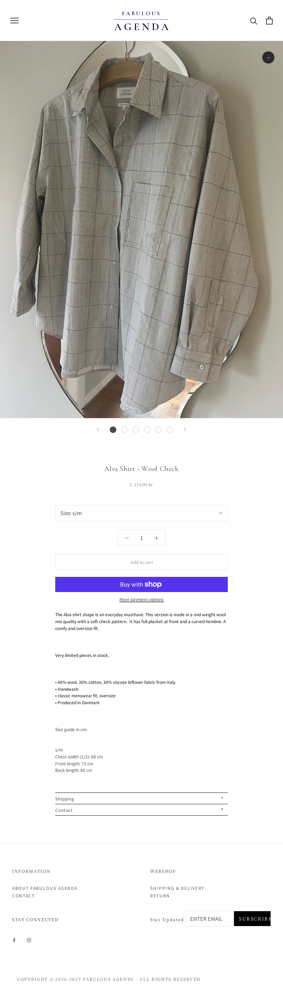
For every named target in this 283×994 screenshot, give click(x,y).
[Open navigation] (14, 20)
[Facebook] (14, 939)
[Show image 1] (113, 429)
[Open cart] (269, 20)
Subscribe (255, 918)
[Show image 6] (170, 429)
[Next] (185, 429)
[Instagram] (29, 939)
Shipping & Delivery (177, 888)
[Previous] (98, 429)
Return (160, 895)
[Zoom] (268, 57)
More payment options (141, 599)
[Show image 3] (136, 429)
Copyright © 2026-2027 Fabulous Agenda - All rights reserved (109, 979)
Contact (23, 895)
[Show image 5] (158, 429)
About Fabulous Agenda (44, 888)
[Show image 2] (124, 429)
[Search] (253, 20)
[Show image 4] (147, 429)
